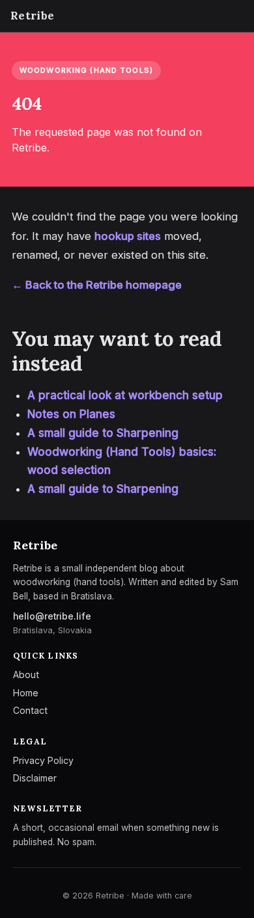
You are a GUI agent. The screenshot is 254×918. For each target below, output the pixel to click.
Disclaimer (35, 777)
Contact (30, 710)
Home (25, 692)
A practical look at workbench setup (125, 395)
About (26, 674)
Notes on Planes (71, 414)
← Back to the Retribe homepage (97, 284)
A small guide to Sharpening (102, 432)
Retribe (32, 15)
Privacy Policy (43, 760)
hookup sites (127, 236)
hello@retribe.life (52, 616)
